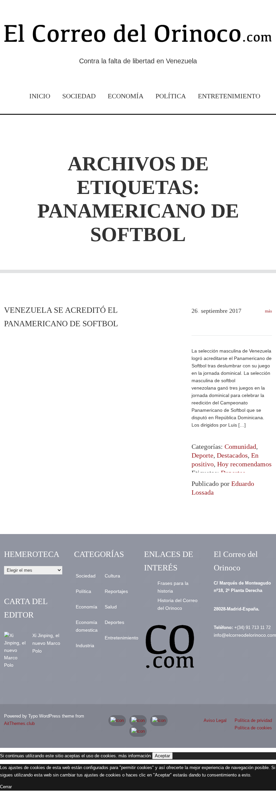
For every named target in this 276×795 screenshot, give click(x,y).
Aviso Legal (215, 720)
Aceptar (162, 755)
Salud (111, 606)
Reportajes (116, 591)
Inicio (39, 96)
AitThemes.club (19, 723)
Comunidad (240, 446)
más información (134, 755)
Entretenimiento (229, 96)
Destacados (232, 455)
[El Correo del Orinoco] (138, 35)
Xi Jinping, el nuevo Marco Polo (46, 643)
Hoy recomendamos (244, 464)
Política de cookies (253, 727)
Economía (125, 96)
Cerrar (6, 786)
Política (171, 96)
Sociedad (79, 96)
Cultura (112, 575)
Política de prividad (253, 720)
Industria (85, 645)
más (268, 310)
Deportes (114, 622)
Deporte (202, 455)
